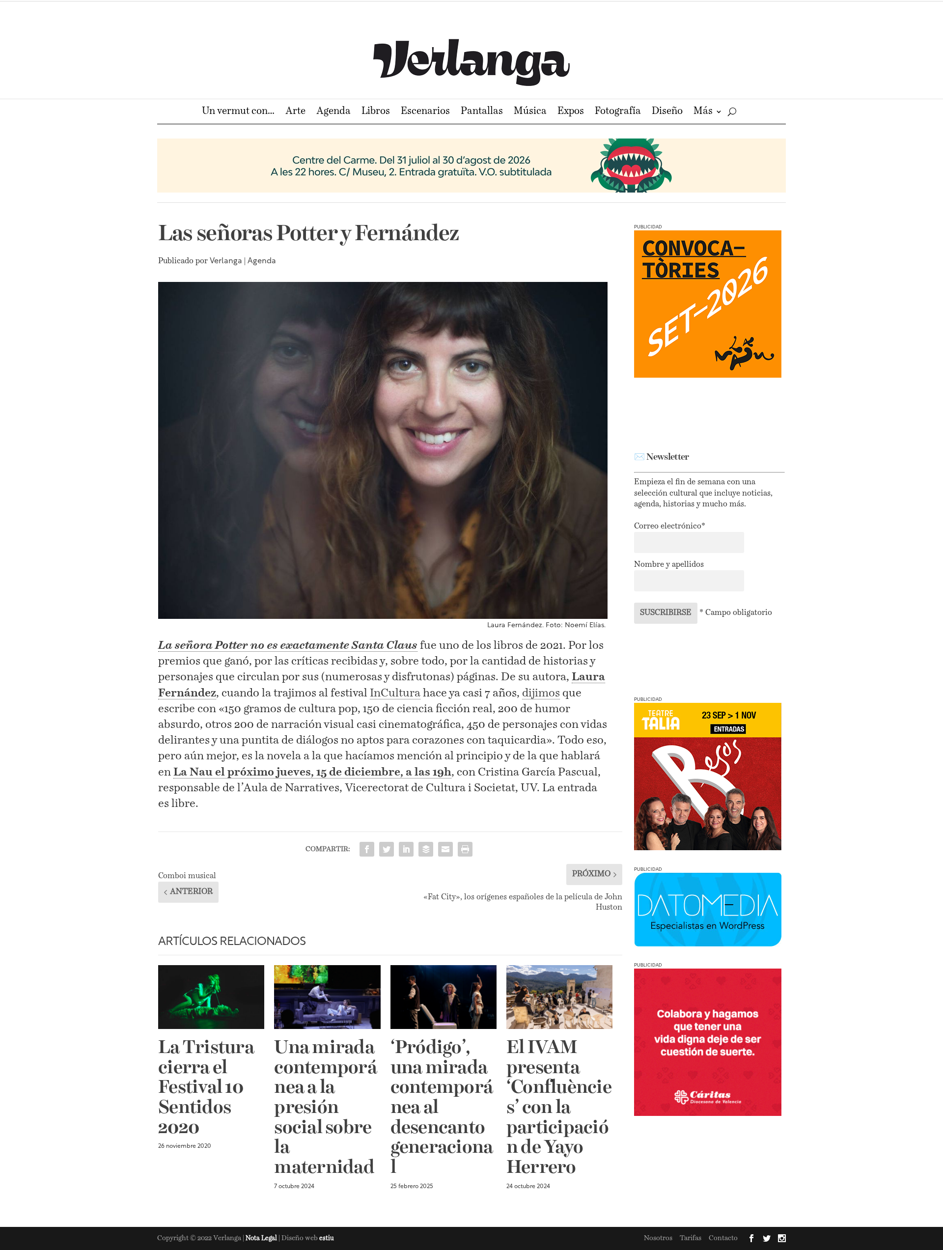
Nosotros (658, 1238)
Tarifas (690, 1238)
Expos (570, 112)
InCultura (395, 693)
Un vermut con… (238, 112)
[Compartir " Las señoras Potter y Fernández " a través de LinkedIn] (406, 849)
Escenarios (425, 112)
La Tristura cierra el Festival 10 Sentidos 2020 (206, 1088)
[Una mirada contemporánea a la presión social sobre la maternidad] (327, 997)
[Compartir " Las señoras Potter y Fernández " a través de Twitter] (386, 849)
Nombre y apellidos (669, 565)
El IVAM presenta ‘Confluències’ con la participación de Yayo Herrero (558, 1108)
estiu (326, 1238)
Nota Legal (262, 1238)
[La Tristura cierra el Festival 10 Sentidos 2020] (211, 997)
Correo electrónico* (669, 526)
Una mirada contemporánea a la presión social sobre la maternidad (325, 1108)
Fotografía (618, 112)
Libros (375, 112)
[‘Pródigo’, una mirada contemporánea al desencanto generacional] (443, 997)
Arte (295, 112)
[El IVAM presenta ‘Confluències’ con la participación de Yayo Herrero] (559, 997)
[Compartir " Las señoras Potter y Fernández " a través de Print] (465, 849)
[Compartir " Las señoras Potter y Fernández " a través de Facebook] (367, 849)
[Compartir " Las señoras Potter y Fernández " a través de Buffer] (426, 849)
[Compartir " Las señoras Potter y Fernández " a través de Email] (445, 849)
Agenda (333, 112)
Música (530, 112)
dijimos (541, 693)
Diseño (667, 112)
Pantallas (482, 112)
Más (703, 112)
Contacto (723, 1238)
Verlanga (226, 261)
